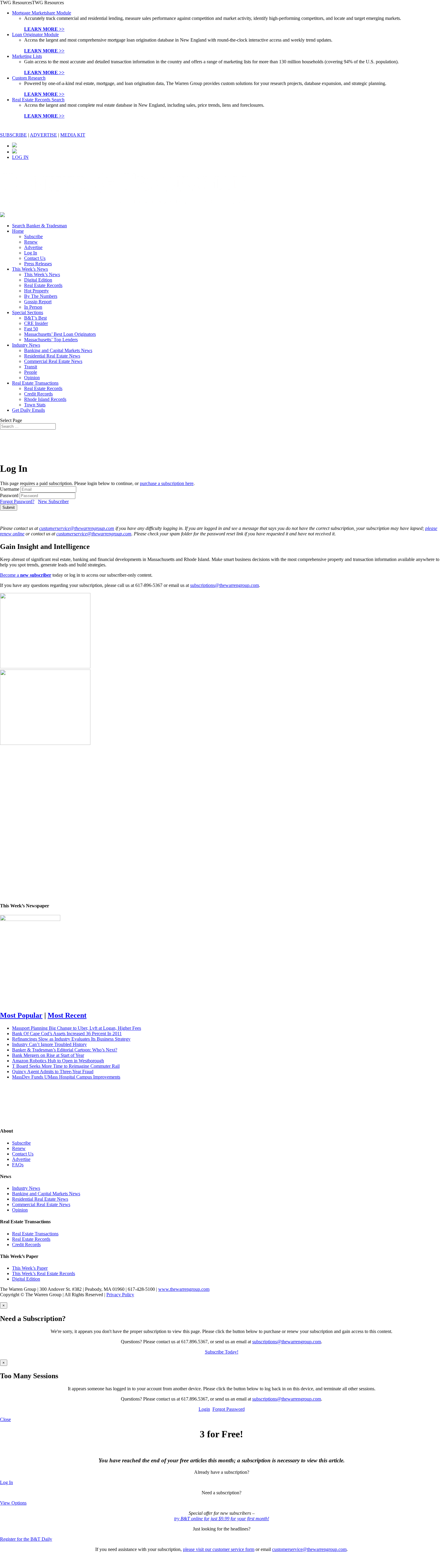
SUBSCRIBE (13, 134)
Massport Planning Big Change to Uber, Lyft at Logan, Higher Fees (76, 1028)
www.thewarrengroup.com (183, 1289)
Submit (8, 507)
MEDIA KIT (72, 134)
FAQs (18, 1164)
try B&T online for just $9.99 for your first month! (221, 1518)
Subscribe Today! (221, 1351)
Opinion (32, 377)
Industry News (26, 345)
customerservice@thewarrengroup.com (76, 528)
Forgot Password (228, 1409)
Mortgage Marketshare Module (41, 12)
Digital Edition (38, 279)
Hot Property (36, 290)
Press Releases (38, 263)
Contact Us (35, 258)
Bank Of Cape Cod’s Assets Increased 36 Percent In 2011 (67, 1033)
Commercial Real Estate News (53, 361)
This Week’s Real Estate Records (43, 1273)
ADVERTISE (43, 134)
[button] (32, 2)
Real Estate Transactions (35, 383)
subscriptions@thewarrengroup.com (224, 585)
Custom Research (29, 77)
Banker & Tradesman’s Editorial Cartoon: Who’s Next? (64, 1049)
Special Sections (27, 312)
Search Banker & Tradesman (39, 225)
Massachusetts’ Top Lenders (51, 339)
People (30, 372)
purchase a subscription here (166, 483)
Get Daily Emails (28, 410)
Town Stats (35, 404)
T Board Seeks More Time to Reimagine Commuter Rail (66, 1066)
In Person (33, 307)
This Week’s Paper (30, 1268)
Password (9, 495)
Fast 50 (31, 328)
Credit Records (38, 393)
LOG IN (20, 157)
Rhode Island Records (45, 399)
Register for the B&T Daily (26, 1539)
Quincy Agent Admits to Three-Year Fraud (52, 1071)
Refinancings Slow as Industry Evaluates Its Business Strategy (71, 1039)
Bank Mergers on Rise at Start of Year (48, 1055)
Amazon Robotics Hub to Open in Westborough (58, 1060)
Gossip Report (38, 301)
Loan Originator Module (35, 34)
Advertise (33, 247)
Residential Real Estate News (52, 355)
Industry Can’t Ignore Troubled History (49, 1044)
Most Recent (67, 1015)
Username (9, 489)
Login (204, 1409)
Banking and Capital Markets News (58, 350)
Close (5, 1419)
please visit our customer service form (218, 1549)
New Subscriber (53, 501)
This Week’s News (30, 269)
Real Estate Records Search (38, 99)
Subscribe (33, 236)
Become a (25, 575)
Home (18, 231)
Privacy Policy (120, 1294)
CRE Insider (36, 323)
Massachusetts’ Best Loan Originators (60, 334)
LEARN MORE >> (44, 29)
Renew (31, 241)
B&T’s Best (35, 317)
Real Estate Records (43, 285)
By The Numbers (40, 296)
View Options (13, 1502)
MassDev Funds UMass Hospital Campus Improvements (66, 1076)
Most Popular (21, 1015)
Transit (30, 366)
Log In (30, 252)
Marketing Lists (27, 56)
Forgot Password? (17, 501)
